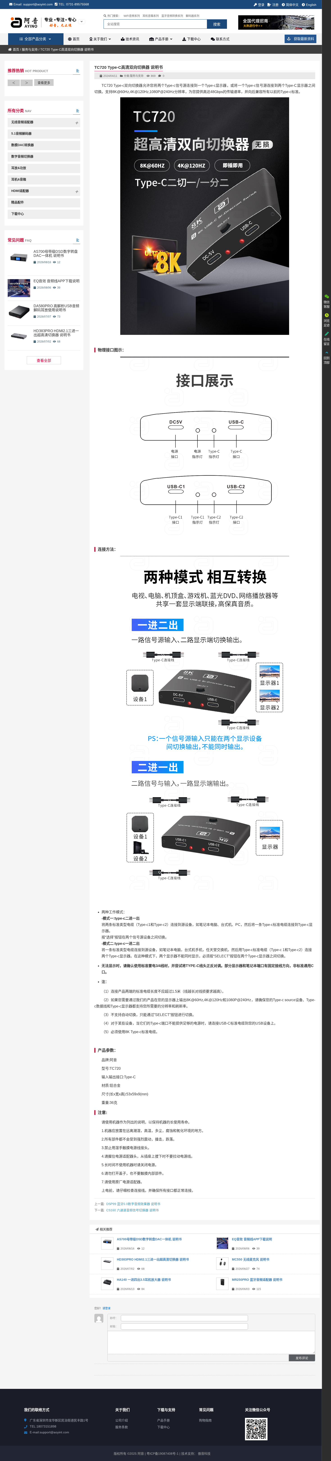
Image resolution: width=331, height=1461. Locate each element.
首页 (16, 49)
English (311, 5)
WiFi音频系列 (132, 16)
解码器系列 (192, 16)
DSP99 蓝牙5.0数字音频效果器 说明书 (133, 1204)
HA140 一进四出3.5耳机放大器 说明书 (144, 1279)
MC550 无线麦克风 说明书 (250, 1259)
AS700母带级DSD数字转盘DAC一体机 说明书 (149, 1239)
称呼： (114, 1318)
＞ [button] (26, 83)
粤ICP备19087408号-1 (162, 1453)
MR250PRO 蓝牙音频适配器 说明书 (257, 1279)
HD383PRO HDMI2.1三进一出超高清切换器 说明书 (153, 1259)
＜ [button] (13, 83)
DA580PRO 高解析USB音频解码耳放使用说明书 (56, 308)
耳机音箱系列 (151, 16)
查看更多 (44, 83)
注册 (275, 5)
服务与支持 (30, 49)
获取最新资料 (303, 39)
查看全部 (44, 360)
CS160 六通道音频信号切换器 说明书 (132, 1210)
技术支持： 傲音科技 (196, 1453)
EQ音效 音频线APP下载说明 (252, 1239)
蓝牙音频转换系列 (172, 16)
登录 (261, 5)
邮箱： (114, 1326)
